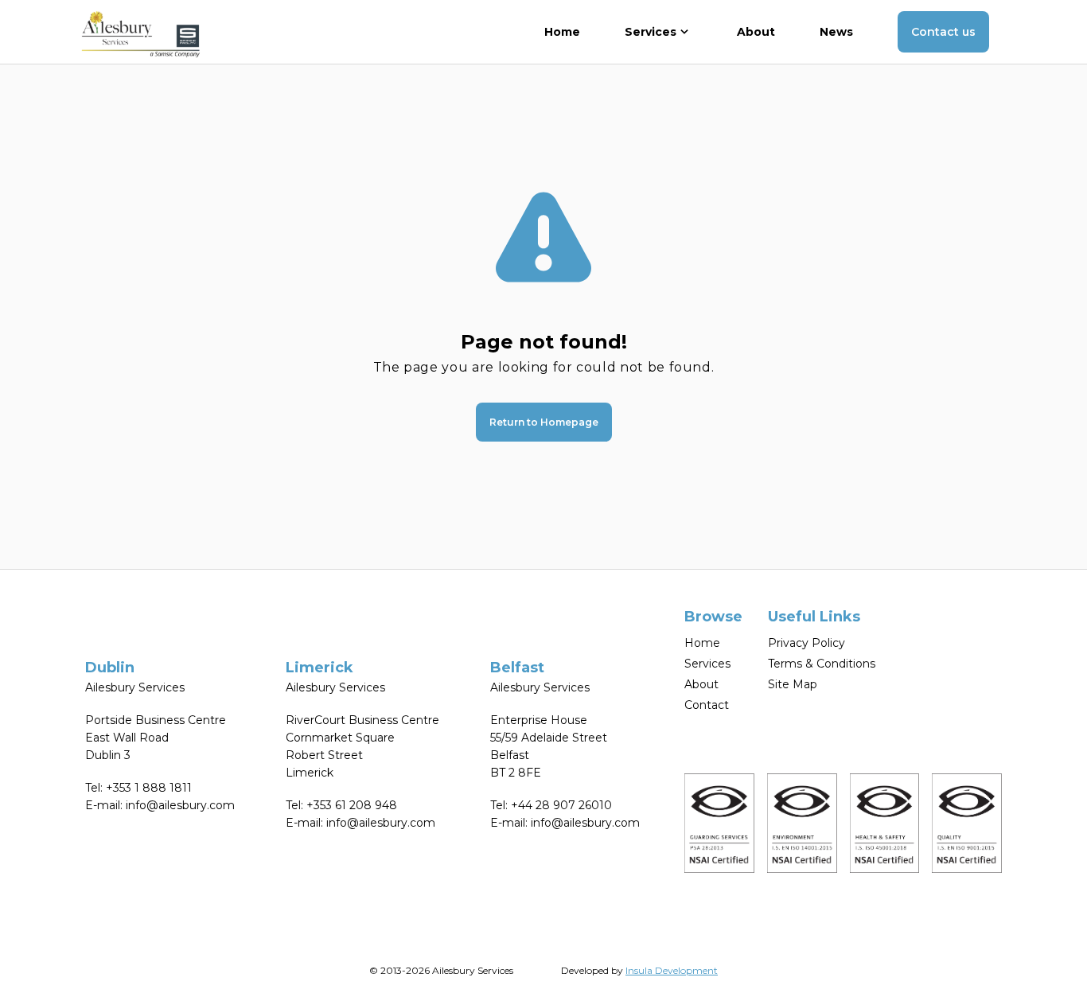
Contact (706, 705)
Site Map (792, 684)
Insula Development (671, 970)
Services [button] (650, 32)
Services (707, 663)
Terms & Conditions (821, 663)
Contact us (943, 32)
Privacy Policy (806, 643)
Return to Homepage (543, 422)
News (836, 32)
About (756, 32)
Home (562, 32)
